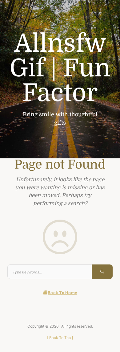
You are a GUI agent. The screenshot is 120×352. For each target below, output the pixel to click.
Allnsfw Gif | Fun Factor (60, 68)
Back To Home (62, 292)
